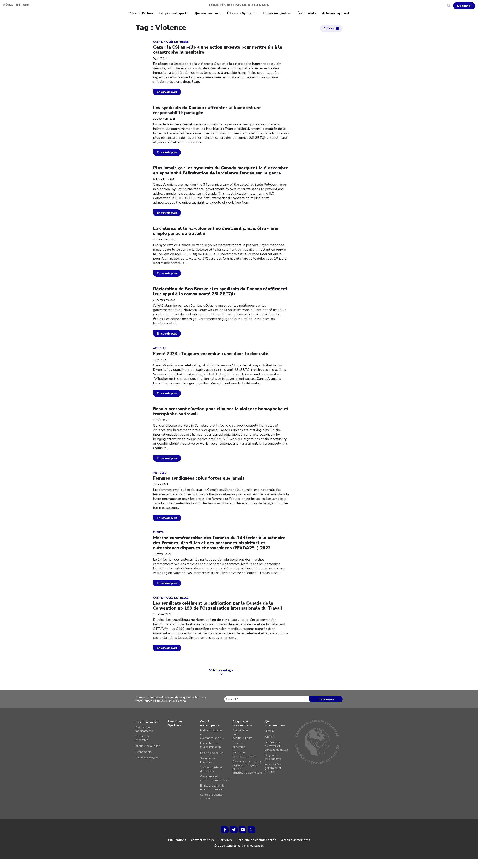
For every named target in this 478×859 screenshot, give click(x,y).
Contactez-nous (202, 840)
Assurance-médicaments (144, 729)
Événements (306, 13)
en (18, 5)
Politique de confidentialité (256, 840)
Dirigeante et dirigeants (273, 757)
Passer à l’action (141, 13)
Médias (8, 5)
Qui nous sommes (208, 13)
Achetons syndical (335, 13)
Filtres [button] (329, 28)
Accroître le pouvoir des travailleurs (242, 734)
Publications (177, 840)
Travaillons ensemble (142, 738)
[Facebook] (225, 829)
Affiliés (269, 737)
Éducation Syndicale (241, 13)
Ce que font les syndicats (242, 723)
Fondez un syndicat (277, 13)
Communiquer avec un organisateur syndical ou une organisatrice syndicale (247, 767)
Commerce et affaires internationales (214, 778)
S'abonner (464, 6)
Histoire (270, 731)
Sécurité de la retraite (207, 760)
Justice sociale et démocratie (211, 769)
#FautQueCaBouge (147, 746)
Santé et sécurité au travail (211, 796)
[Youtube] (242, 829)
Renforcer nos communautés (244, 754)
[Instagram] (251, 829)
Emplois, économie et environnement (212, 787)
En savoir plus (167, 92)
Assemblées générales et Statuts (273, 768)
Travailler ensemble (238, 745)
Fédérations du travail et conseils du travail (276, 746)
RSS (26, 5)
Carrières (225, 840)
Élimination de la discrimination (210, 745)
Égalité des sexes (211, 753)
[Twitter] (234, 829)
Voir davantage (221, 670)
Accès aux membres (295, 840)
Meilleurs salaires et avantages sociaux (212, 734)
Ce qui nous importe (173, 13)
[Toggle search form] (450, 5)
